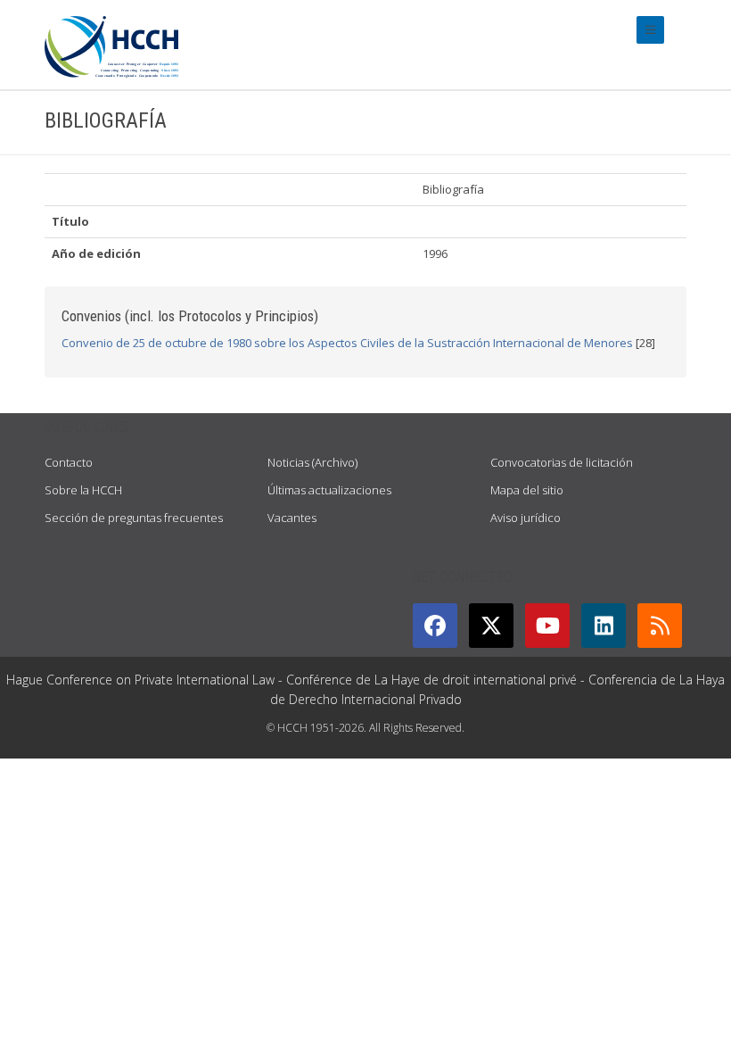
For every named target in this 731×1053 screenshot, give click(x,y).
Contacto (69, 462)
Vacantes (291, 518)
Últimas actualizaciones (329, 490)
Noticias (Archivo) (312, 462)
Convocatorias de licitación (561, 462)
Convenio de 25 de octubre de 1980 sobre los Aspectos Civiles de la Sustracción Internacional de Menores (347, 343)
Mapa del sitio (526, 490)
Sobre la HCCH (83, 490)
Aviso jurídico (525, 518)
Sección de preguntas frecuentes (134, 518)
